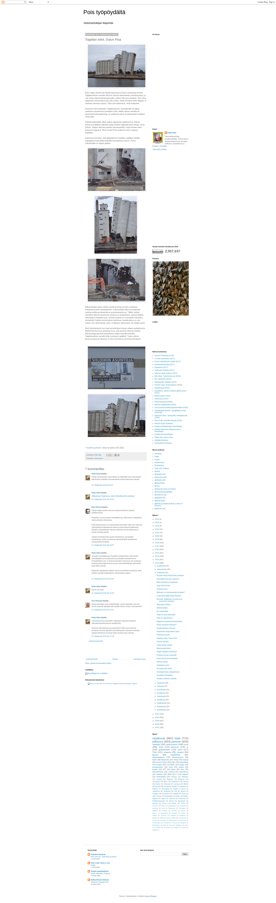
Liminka (171, 772)
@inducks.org (160, 509)
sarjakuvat (158, 738)
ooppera (167, 752)
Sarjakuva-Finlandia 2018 (99, 882)
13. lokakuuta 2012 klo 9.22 (102, 485)
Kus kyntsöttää (162, 611)
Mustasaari (173, 820)
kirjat (177, 738)
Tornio (183, 793)
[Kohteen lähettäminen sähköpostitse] (107, 455)
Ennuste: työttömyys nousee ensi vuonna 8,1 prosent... (169, 600)
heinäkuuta (161, 690)
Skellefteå (167, 791)
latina (173, 769)
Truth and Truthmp (162, 468)
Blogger (154, 896)
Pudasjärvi (182, 808)
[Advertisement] (116, 650)
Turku (183, 803)
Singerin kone (162, 589)
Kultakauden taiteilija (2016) (166, 382)
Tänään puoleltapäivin (100, 871)
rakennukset (98, 458)
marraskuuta (162, 569)
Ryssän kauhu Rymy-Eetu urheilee (170, 576)
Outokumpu (156, 823)
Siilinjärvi (155, 810)
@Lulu (157, 486)
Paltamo (155, 789)
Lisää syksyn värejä (164, 645)
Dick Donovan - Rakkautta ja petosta (103, 857)
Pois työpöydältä (104, 12)
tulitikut (154, 830)
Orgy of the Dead (163, 586)
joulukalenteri (157, 767)
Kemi (171, 767)
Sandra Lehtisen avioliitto (167, 679)
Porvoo (164, 803)
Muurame (183, 820)
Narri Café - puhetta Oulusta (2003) (168, 420)
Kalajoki (173, 815)
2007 (157, 728)
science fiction (161, 762)
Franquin (174, 777)
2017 (157, 546)
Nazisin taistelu (163, 642)
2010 (157, 717)
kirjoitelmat (175, 755)
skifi (175, 791)
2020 (157, 536)
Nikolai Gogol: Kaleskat (164, 423)
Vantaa (183, 810)
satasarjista (183, 762)
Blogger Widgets (131, 683)
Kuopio (159, 765)
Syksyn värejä (162, 662)
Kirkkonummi (164, 818)
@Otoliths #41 (160, 474)
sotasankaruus (177, 757)
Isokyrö (154, 815)
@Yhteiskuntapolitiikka (163, 492)
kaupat (185, 760)
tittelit (170, 774)
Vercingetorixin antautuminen (168, 672)
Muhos (158, 784)
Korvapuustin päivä (164, 668)
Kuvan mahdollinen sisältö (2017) (168, 361)
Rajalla (93, 865)
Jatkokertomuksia (161, 440)
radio (173, 762)
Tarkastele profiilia (159, 149)
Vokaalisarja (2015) (162, 388)
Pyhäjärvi (155, 793)
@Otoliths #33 (160, 480)
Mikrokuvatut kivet (164, 648)
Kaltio (157, 457)
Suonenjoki (165, 789)
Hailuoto (174, 813)
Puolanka (166, 823)
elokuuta (160, 686)
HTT (164, 769)
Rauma (175, 823)
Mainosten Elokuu (164, 605)
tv (187, 747)
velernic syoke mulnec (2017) (166, 373)
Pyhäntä (158, 786)
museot (180, 752)
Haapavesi (164, 813)
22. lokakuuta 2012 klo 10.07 (103, 610)
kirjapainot (175, 781)
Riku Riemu (96, 507)
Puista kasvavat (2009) (163, 402)
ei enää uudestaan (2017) (165, 359)
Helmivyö (158, 454)
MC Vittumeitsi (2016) (163, 379)
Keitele (154, 818)
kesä (161, 747)
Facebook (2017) (161, 367)
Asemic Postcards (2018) (164, 356)
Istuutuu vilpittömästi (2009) (165, 405)
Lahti (163, 808)
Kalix (163, 806)
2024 (157, 523)
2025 (157, 519)
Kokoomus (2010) (161, 399)
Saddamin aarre (163, 665)
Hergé (176, 760)
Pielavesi (170, 779)
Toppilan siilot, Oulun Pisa (167, 638)
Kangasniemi (172, 806)
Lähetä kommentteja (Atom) (100, 663)
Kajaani (185, 774)
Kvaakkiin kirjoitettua (165, 675)
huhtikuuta (161, 700)
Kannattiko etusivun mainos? (168, 579)
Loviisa (154, 820)
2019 (157, 539)
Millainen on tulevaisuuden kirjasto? (171, 592)
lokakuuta (161, 573)
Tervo (186, 825)
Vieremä (172, 798)
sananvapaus (158, 757)
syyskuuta (161, 683)
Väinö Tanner (157, 796)
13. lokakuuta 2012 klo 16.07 (103, 545)
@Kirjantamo (160, 483)
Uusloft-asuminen (93, 448)
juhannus (181, 779)
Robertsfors (156, 825)
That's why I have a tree (164, 437)
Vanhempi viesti (139, 659)
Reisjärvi (183, 823)
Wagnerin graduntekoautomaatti (169, 621)
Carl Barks (170, 765)
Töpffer (175, 789)
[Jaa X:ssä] (113, 455)
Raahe (174, 803)
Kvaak (157, 460)
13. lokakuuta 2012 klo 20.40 (103, 579)
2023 (157, 526)
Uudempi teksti (91, 659)
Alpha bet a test (161, 477)
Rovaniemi (165, 793)
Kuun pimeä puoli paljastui (167, 658)
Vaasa (163, 798)
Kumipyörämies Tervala (166, 628)
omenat (185, 781)
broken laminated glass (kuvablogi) (168, 426)
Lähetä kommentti (96, 641)
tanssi (183, 789)
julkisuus (157, 741)
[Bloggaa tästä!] (110, 455)
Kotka (178, 796)
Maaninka (165, 760)
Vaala (184, 827)
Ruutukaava (159, 465)
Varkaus (159, 774)
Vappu (181, 765)
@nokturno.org (160, 495)
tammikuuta (161, 710)
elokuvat (175, 747)
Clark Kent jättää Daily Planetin (169, 596)
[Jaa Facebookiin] (115, 455)
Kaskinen (182, 815)
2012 (157, 563)
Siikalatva (185, 777)
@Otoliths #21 (160, 498)
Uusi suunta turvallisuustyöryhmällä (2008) (171, 408)
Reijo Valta (96, 474)
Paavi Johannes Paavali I (167, 625)
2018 (157, 543)
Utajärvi (176, 827)
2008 (157, 724)
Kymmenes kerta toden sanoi (168, 632)
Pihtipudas (171, 808)
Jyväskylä (156, 781)
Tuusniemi (167, 827)
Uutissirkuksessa (98, 621)
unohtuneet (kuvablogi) (164, 434)
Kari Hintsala (97, 601)
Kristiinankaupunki (158, 801)
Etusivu (115, 659)
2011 (157, 714)
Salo (164, 825)
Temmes (174, 810)
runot (186, 744)
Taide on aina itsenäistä (166, 615)
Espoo (154, 813)
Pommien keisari (163, 635)
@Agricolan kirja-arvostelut (165, 489)
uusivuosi (177, 784)
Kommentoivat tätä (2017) (165, 364)
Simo (170, 825)
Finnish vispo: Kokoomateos (166, 385)
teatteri (155, 769)
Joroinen (155, 806)
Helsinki (159, 779)
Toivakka (158, 827)
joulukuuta (161, 566)
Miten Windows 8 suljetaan (167, 582)
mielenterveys (157, 772)
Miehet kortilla (162, 608)
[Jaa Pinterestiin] (118, 455)
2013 (157, 560)
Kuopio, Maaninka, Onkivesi (100, 873)
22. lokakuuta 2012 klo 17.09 (103, 636)
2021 (157, 533)
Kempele (183, 806)
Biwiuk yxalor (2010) (162, 396)
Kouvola (155, 808)
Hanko (183, 813)
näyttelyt (156, 744)
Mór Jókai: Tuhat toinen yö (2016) (168, 376)
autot (180, 749)
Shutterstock (159, 463)
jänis (165, 781)
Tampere (165, 810)
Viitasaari (167, 784)
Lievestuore (182, 818)
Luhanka (163, 820)
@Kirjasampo (160, 501)
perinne (176, 741)
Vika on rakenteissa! (164, 618)
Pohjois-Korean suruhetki (167, 655)
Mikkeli (186, 784)
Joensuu (164, 815)
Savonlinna (183, 772)
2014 (157, 556)
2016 (157, 549)
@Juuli (157, 471)
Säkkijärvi (179, 825)
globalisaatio (164, 749)
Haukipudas (169, 796)
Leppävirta (156, 791)
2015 (157, 553)
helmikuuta (161, 707)
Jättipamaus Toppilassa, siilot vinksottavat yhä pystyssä (113, 496)
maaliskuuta (162, 703)
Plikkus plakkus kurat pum (167, 652)
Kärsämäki (181, 801)
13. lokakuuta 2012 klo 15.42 (103, 499)
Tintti (154, 752)
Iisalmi (181, 767)
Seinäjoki (175, 793)
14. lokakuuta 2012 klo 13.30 (103, 593)
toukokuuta (161, 696)
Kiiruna (183, 791)
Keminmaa (182, 798)
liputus (155, 755)
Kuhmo (171, 801)
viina (182, 769)
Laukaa (155, 803)
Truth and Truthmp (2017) (165, 370)
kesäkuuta (161, 693)
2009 (157, 721)
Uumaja (166, 786)
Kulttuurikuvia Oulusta (163, 443)
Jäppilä (174, 786)
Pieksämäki (161, 777)
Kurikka (173, 818)
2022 (157, 529)
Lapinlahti (182, 786)
